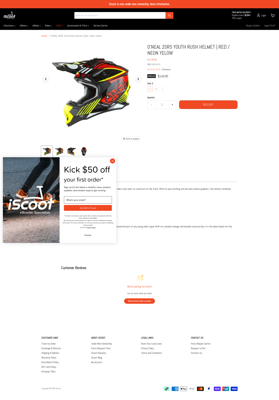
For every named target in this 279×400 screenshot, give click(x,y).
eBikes (23, 25)
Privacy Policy (147, 348)
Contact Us (196, 353)
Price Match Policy (50, 362)
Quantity (151, 97)
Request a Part (198, 348)
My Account (96, 362)
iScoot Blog (96, 357)
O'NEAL (153, 59)
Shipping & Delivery (50, 353)
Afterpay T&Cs (48, 371)
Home (44, 35)
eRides (36, 25)
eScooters (9, 25)
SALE (59, 25)
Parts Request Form (101, 348)
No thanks (88, 235)
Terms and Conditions (151, 353)
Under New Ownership (101, 343)
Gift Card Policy (48, 366)
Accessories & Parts (77, 25)
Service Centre (100, 25)
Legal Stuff (269, 25)
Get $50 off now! (88, 207)
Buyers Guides (253, 25)
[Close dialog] (112, 160)
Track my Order (48, 343)
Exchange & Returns (51, 348)
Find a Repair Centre (200, 343)
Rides (48, 25)
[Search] (169, 15)
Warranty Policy (48, 357)
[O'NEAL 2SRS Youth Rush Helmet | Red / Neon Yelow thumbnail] (47, 151)
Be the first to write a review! (139, 301)
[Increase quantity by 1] (172, 104)
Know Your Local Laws (151, 343)
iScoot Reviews (98, 353)
